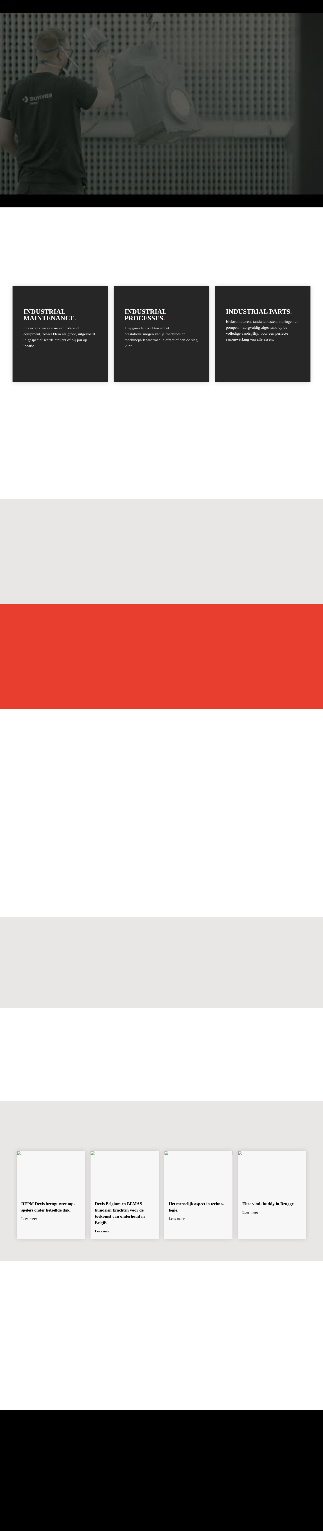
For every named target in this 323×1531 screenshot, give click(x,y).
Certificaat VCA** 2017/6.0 (241, 1448)
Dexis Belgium (110, 1507)
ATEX (204, 968)
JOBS (198, 18)
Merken (120, 1455)
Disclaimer (276, 1504)
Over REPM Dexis (127, 1441)
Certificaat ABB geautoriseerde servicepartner (252, 1455)
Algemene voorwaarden (250, 1504)
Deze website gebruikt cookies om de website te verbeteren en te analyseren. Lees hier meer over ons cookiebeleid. (161, 1523)
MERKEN (136, 18)
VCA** (258, 968)
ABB (221, 980)
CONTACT (224, 18)
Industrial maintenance (184, 1434)
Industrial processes (182, 1441)
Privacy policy (296, 1504)
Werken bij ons (125, 1448)
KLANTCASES (169, 18)
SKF (242, 980)
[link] (60, 334)
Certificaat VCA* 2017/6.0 (240, 1441)
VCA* (230, 968)
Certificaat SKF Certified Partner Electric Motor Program (260, 1462)
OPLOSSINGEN (102, 18)
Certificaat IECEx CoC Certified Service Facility (254, 1434)
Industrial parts (179, 1448)
